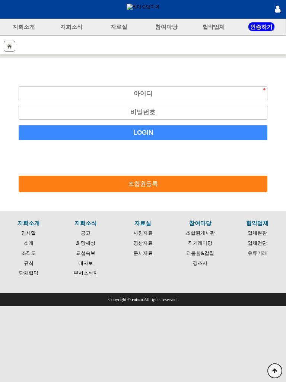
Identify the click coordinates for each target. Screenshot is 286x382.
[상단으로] (274, 370)
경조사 (200, 263)
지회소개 (24, 27)
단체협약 (28, 273)
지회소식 (71, 27)
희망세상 (85, 243)
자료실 (119, 27)
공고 (85, 233)
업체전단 (257, 243)
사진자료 (143, 233)
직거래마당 (200, 243)
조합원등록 (143, 184)
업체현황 (257, 233)
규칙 (29, 263)
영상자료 (143, 243)
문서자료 (143, 253)
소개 (29, 243)
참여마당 (166, 27)
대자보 (86, 263)
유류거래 (257, 253)
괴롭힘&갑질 (200, 253)
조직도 (28, 253)
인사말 (28, 233)
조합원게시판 (200, 233)
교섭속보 (85, 253)
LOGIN (143, 132)
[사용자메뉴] (276, 9)
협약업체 (214, 27)
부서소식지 (86, 273)
